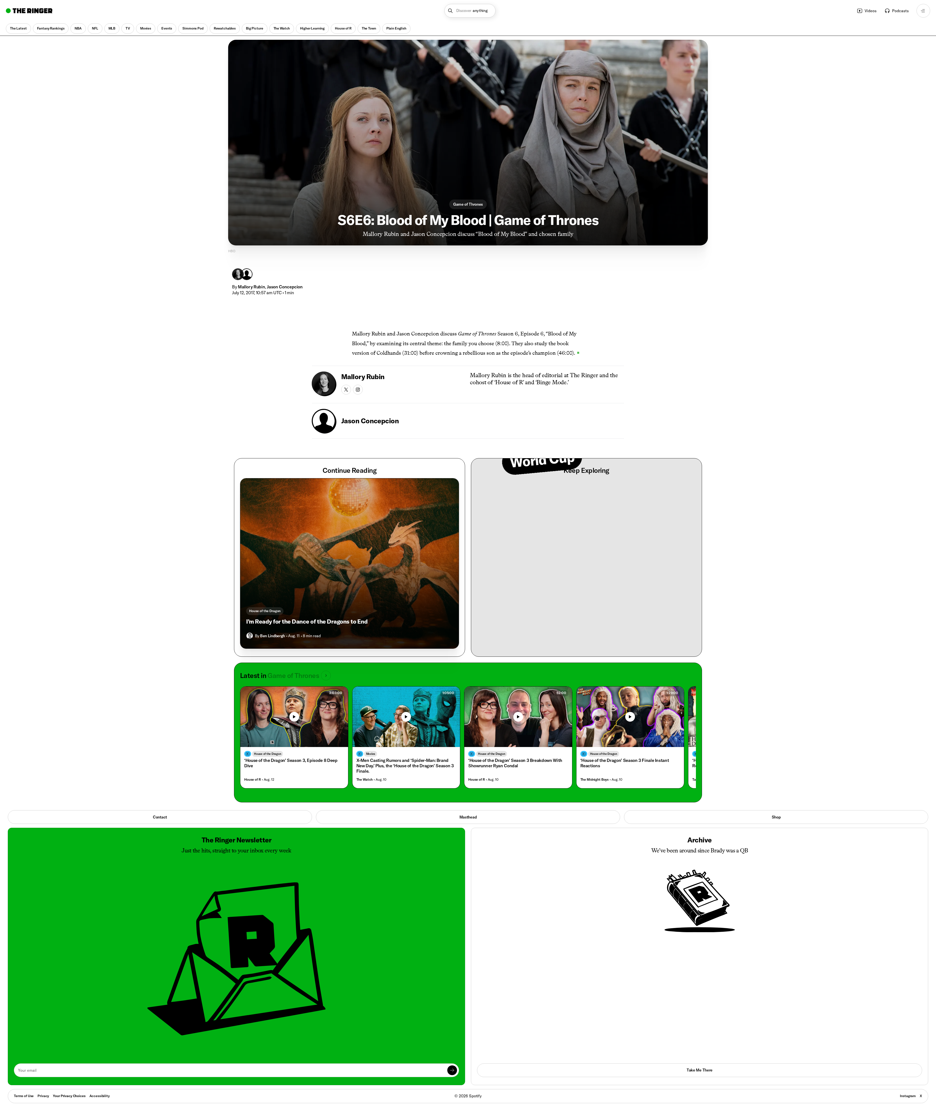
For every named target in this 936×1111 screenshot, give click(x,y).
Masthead (468, 817)
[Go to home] (29, 10)
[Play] (294, 717)
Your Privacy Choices (69, 1096)
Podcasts (900, 10)
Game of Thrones (468, 204)
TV (128, 28)
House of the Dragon (265, 611)
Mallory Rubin (251, 287)
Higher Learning (312, 28)
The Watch (281, 28)
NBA (78, 28)
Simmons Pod (192, 28)
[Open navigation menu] (923, 11)
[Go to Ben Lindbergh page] (249, 635)
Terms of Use (24, 1096)
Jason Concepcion (285, 287)
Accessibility (99, 1096)
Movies (145, 28)
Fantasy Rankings (51, 28)
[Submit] (452, 1070)
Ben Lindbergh (272, 635)
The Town (369, 28)
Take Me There (699, 1070)
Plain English (396, 28)
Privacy (43, 1096)
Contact (160, 817)
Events (166, 28)
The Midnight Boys (594, 780)
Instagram (908, 1096)
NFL (95, 28)
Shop (776, 817)
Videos (871, 10)
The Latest (18, 28)
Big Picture (254, 28)
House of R (343, 28)
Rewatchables (225, 28)
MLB (112, 28)
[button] (470, 11)
